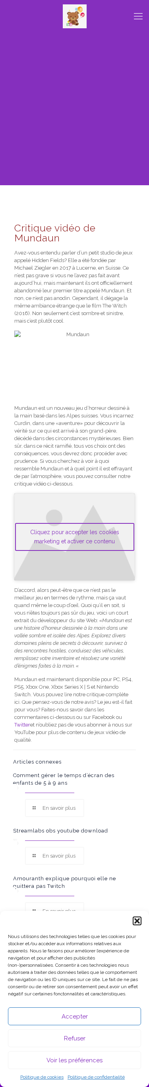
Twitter (22, 725)
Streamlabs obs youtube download (60, 831)
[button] (137, 921)
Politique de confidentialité (96, 1077)
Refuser (74, 1038)
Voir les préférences (74, 1060)
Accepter (75, 1016)
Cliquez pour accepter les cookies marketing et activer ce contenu (74, 536)
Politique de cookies (42, 1077)
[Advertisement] (74, 110)
